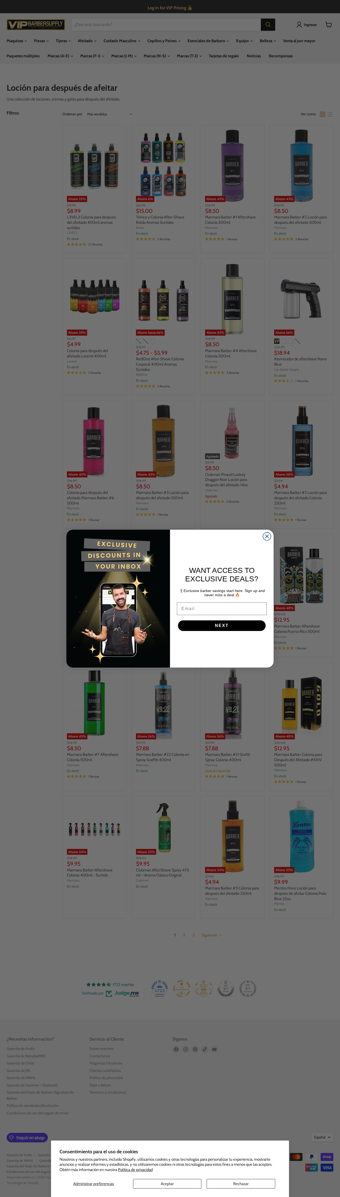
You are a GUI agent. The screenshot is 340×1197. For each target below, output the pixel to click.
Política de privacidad (135, 1169)
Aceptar (167, 1183)
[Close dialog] (267, 536)
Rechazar (241, 1183)
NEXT (222, 625)
